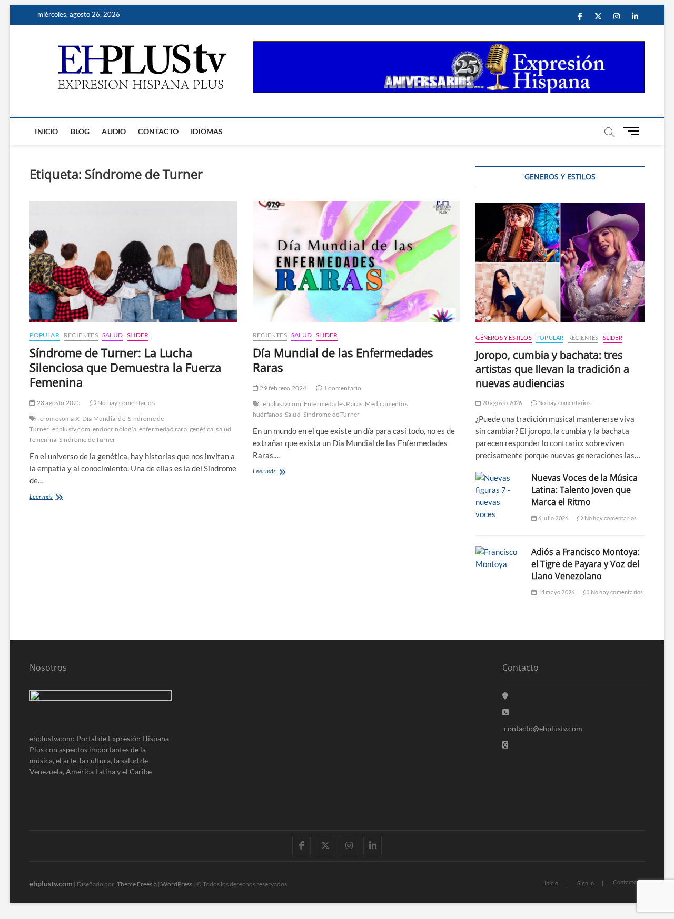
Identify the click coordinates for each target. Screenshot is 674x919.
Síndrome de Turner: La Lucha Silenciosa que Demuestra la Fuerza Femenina (125, 367)
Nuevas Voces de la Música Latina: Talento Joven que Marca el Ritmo (584, 490)
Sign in (585, 883)
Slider (137, 335)
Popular (44, 335)
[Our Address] (505, 695)
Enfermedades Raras (333, 404)
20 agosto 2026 (501, 402)
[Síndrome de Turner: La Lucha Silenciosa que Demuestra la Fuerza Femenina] (132, 261)
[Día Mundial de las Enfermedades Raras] (356, 261)
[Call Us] (505, 712)
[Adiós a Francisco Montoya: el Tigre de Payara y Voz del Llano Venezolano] (498, 558)
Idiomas (207, 131)
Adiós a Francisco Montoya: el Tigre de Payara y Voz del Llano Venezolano (585, 564)
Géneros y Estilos (503, 337)
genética (202, 429)
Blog (80, 131)
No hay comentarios (125, 403)
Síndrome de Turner (87, 439)
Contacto (158, 131)
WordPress (176, 884)
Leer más (55, 497)
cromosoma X (60, 418)
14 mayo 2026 (555, 592)
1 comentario (342, 388)
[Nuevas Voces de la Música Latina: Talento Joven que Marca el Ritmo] (498, 496)
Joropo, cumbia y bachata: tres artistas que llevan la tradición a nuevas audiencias (552, 369)
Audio (114, 131)
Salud (112, 335)
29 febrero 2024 (282, 388)
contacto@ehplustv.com (543, 728)
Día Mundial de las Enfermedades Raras (343, 360)
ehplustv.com (71, 429)
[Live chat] (505, 744)
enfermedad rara (163, 429)
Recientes (81, 335)
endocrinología (114, 429)
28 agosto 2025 (58, 403)
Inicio (46, 131)
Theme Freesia (137, 884)
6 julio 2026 (552, 517)
